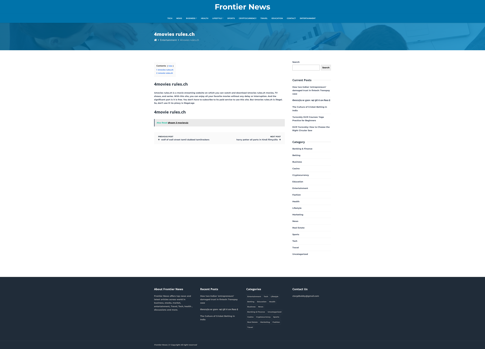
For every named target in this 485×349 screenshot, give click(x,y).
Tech (169, 18)
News (179, 18)
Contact (291, 18)
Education (277, 18)
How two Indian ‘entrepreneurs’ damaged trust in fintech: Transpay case (311, 90)
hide (170, 66)
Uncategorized (300, 254)
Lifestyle (217, 18)
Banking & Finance (302, 149)
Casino (296, 168)
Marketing (297, 214)
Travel (264, 18)
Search (296, 62)
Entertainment (308, 18)
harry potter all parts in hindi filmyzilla (257, 139)
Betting (296, 155)
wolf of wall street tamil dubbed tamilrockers (185, 139)
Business (190, 18)
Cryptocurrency (247, 18)
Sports (231, 18)
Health (204, 18)
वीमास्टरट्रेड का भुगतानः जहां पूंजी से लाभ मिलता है (311, 100)
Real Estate (298, 228)
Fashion (296, 195)
